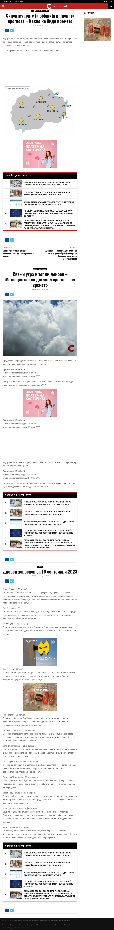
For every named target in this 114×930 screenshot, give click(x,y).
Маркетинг (13, 925)
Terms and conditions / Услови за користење (69, 925)
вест (33, 10)
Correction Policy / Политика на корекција (15, 928)
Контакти (22, 925)
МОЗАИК (40, 566)
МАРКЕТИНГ (19, 1)
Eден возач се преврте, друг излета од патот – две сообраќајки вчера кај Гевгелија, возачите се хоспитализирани (61, 254)
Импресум (5, 925)
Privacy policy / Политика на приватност (40, 925)
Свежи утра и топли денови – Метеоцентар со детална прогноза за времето (18, 253)
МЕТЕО (46, 10)
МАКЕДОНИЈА (39, 10)
